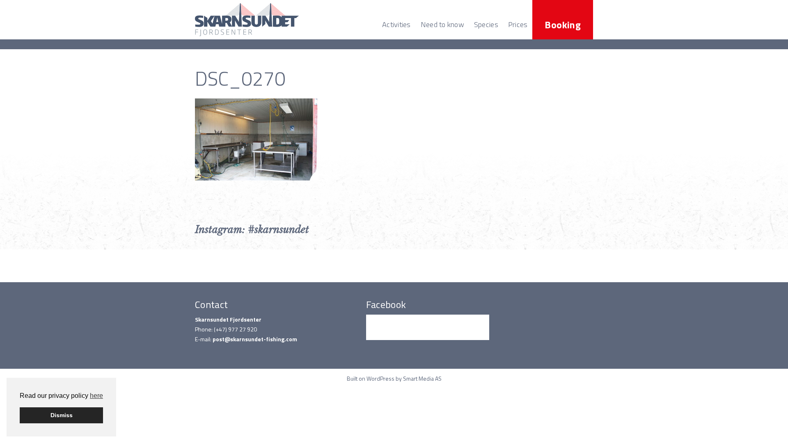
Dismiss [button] (61, 415)
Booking (563, 24)
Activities (396, 24)
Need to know (442, 24)
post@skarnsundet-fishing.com (255, 339)
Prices (518, 24)
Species (486, 24)
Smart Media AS (422, 378)
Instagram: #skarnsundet (252, 229)
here (96, 395)
